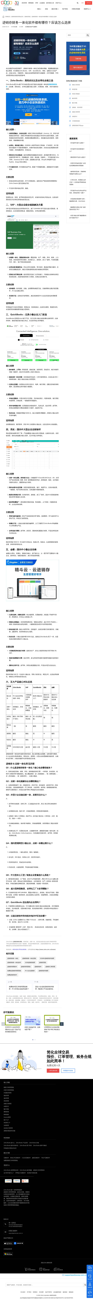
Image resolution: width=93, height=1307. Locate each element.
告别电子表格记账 (32, 1173)
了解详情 (78, 59)
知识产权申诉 (48, 1292)
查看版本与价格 (68, 1070)
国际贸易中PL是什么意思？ (78, 157)
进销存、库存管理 (77, 107)
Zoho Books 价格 (34, 1142)
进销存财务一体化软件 (14, 962)
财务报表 (6, 1114)
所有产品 (58, 3)
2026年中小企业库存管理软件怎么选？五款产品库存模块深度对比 (13, 1029)
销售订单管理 (76, 84)
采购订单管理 (76, 112)
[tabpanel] (13, 1024)
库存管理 (24, 3)
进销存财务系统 (17, 941)
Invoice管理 (7, 1117)
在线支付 (74, 116)
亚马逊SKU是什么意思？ (77, 143)
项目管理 (6, 1098)
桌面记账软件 (36, 1157)
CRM (36, 3)
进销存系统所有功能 (9, 1130)
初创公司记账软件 (15, 1157)
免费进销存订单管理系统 (11, 1160)
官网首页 (7, 16)
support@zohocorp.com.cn (16, 1233)
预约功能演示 (78, 67)
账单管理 (74, 98)
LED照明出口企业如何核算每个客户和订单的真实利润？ (52, 1029)
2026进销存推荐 (30, 962)
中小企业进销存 (30, 970)
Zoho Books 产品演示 (22, 1142)
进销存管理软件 (12, 966)
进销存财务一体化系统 (29, 958)
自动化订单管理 (8, 1128)
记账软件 (6, 1157)
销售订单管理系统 (9, 1087)
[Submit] (85, 1285)
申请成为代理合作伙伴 (10, 1148)
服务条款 (65, 1292)
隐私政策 (71, 1292)
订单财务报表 (76, 121)
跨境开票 (74, 89)
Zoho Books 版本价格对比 (11, 1145)
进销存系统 (27, 16)
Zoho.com (10, 3)
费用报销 (31, 3)
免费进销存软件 (12, 975)
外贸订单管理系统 (9, 1090)
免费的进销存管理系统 (14, 970)
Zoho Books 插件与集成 (39, 1145)
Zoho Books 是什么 (9, 1142)
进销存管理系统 (26, 966)
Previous (3, 1024)
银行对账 (74, 103)
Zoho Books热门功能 (74, 81)
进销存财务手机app (77, 125)
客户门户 (6, 1120)
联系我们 (35, 1292)
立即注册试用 (53, 1070)
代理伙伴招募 (76, 9)
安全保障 (41, 1292)
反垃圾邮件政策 (57, 1292)
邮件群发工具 (50, 3)
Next (62, 1024)
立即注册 (88, 3)
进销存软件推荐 (43, 970)
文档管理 (6, 1125)
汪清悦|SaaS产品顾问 (31, 26)
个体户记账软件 (45, 1157)
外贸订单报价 (76, 94)
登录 (82, 3)
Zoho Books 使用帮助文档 (11, 1170)
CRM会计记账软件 (20, 1173)
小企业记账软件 (26, 1157)
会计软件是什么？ (9, 1173)
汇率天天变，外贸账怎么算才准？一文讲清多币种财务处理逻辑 (77, 182)
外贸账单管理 (7, 1092)
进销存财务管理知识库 (17, 16)
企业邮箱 (42, 3)
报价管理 (6, 1095)
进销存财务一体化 (12, 958)
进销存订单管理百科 (39, 1170)
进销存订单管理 (50, 966)
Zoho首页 (23, 1292)
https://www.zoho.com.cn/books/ (46, 949)
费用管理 (6, 1111)
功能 (38, 9)
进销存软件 (38, 966)
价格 (46, 9)
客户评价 (65, 9)
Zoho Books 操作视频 (26, 1170)
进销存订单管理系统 (10, 1192)
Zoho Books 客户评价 (26, 1145)
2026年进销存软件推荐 (47, 958)
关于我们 (29, 1292)
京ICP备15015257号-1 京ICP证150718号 (63, 1298)
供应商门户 (7, 1122)
